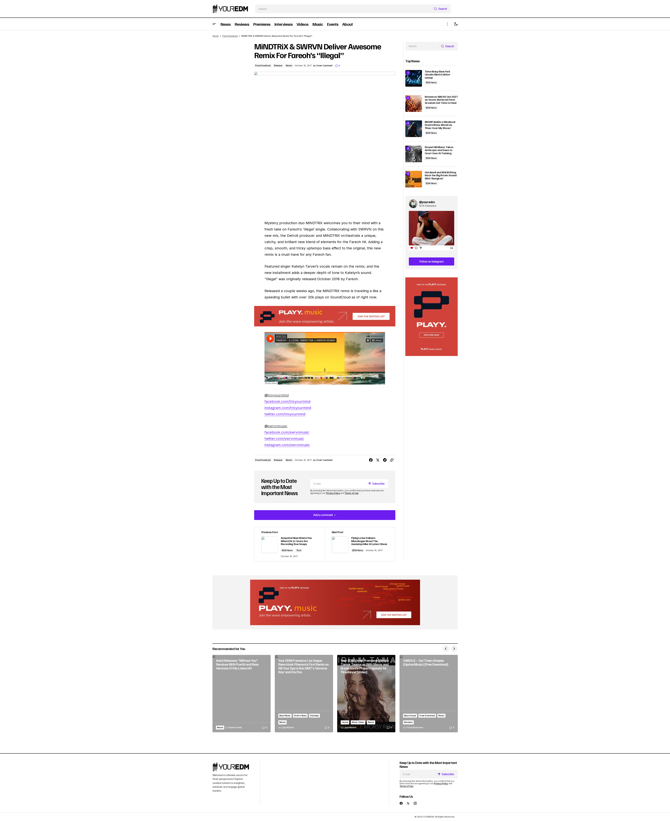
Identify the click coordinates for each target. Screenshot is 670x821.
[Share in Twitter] (377, 460)
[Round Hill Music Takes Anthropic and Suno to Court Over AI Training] (413, 154)
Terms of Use (352, 493)
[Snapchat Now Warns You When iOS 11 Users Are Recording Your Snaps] (289, 544)
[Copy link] (391, 460)
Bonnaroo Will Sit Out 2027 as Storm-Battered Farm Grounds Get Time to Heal (441, 99)
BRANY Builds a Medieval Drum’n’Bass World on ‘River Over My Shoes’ (440, 125)
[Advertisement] (431, 316)
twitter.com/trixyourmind (284, 414)
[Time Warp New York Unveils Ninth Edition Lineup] (413, 78)
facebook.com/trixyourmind (287, 401)
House (345, 722)
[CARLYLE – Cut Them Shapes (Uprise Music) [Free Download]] (429, 693)
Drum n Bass (300, 715)
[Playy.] (335, 602)
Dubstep (314, 715)
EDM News (287, 550)
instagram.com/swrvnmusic (287, 445)
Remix (289, 65)
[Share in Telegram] (384, 460)
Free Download (230, 36)
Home (215, 36)
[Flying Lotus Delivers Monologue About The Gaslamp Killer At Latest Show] (360, 544)
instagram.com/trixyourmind (287, 408)
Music (441, 715)
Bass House (410, 715)
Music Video (358, 722)
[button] (214, 24)
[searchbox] (343, 9)
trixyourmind (278, 395)
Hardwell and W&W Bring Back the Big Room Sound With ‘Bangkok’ (441, 175)
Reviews (408, 722)
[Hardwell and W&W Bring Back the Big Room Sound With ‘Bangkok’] (413, 179)
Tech (298, 550)
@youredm (427, 202)
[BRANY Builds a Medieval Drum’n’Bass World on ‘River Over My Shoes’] (413, 128)
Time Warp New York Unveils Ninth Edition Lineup (437, 74)
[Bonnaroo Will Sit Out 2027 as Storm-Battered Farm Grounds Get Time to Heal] (413, 103)
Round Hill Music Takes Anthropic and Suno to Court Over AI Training (439, 150)
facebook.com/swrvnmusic (286, 432)
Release (278, 65)
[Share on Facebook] (370, 460)
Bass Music (285, 715)
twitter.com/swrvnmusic (284, 438)
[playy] (324, 316)
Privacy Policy (333, 493)
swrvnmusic (277, 426)
